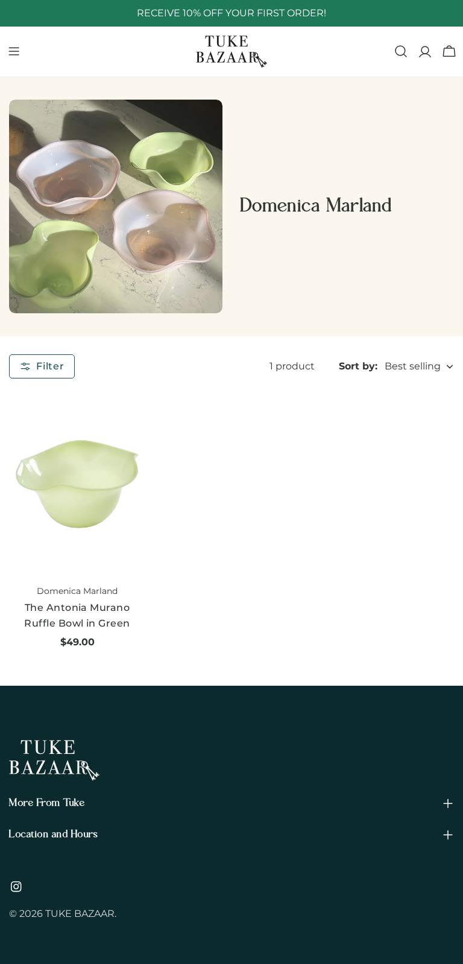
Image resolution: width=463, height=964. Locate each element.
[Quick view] (127, 419)
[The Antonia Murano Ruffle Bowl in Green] (77, 484)
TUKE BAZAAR (80, 913)
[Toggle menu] (14, 51)
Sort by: (358, 366)
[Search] (401, 51)
